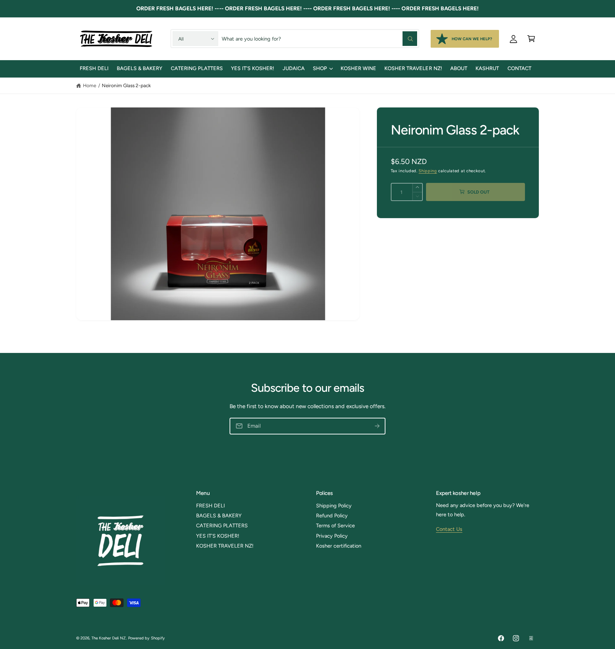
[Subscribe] (377, 425)
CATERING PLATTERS (222, 525)
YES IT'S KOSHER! (217, 536)
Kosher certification (338, 546)
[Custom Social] (531, 638)
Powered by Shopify (146, 637)
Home (89, 85)
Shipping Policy (334, 505)
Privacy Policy (332, 536)
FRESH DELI (210, 505)
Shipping (428, 170)
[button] (531, 38)
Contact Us (449, 529)
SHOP (320, 68)
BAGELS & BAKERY (219, 515)
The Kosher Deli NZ (108, 637)
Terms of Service (335, 525)
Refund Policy (332, 515)
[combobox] (319, 38)
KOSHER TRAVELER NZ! (224, 546)
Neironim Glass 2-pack (126, 85)
